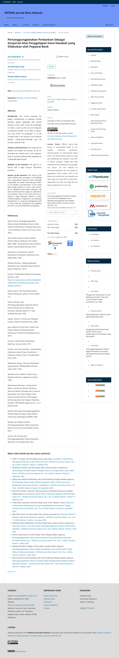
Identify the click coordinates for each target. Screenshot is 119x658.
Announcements (49, 25)
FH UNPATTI (6, 2)
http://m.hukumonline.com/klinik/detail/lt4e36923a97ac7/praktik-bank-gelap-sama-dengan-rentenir (24, 283)
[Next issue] (98, 277)
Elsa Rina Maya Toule (16, 67)
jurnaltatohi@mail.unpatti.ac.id (25, 596)
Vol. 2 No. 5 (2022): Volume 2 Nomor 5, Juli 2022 (39, 32)
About (15, 25)
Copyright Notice (97, 143)
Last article (94, 345)
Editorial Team (96, 61)
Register (105, 6)
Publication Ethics (97, 85)
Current (26, 25)
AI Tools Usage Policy (98, 109)
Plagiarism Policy (96, 103)
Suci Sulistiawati (14, 57)
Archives (35, 25)
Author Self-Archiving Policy (98, 130)
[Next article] (98, 321)
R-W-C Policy (95, 115)
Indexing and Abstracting (100, 155)
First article (94, 291)
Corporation (12, 101)
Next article (95, 326)
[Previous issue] (98, 266)
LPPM (14, 2)
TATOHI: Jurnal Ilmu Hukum (23, 13)
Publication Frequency (98, 91)
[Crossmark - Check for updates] (57, 86)
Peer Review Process (98, 79)
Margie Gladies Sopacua (17, 76)
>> (16, 571)
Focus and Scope (96, 73)
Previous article (96, 311)
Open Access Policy (97, 97)
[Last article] (98, 341)
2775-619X (90, 608)
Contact (93, 55)
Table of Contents (97, 365)
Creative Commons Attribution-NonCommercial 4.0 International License (62, 136)
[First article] (98, 287)
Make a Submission (95, 36)
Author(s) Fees (96, 149)
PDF (52, 67)
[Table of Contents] (98, 361)
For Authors (95, 240)
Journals (20, 2)
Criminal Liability (30, 98)
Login (113, 6)
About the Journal (51, 596)
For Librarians (95, 246)
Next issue (94, 281)
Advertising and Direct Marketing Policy (98, 122)
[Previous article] (98, 306)
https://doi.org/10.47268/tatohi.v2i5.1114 (26, 91)
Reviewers (94, 67)
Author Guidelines (97, 137)
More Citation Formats (57, 212)
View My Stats (20, 651)
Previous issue (96, 271)
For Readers (95, 234)
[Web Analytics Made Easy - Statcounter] (11, 651)
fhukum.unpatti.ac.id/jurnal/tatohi (21, 605)
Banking (20, 98)
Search (110, 25)
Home (6, 25)
